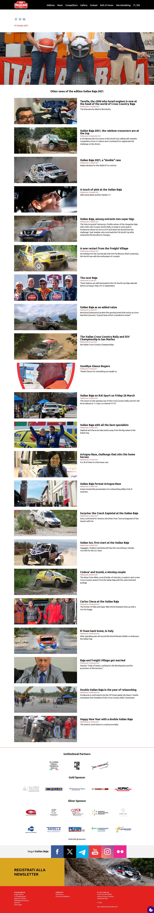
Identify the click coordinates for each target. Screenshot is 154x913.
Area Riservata (102, 898)
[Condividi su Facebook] (16, 20)
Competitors (71, 5)
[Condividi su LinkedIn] (24, 20)
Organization (19, 894)
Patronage (18, 905)
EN (138, 5)
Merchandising (123, 5)
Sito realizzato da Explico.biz (107, 907)
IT (134, 5)
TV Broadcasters (20, 896)
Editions (51, 5)
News (60, 5)
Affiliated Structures (21, 900)
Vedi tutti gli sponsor (77, 839)
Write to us (59, 894)
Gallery (83, 5)
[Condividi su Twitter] (20, 20)
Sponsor (17, 902)
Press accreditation (63, 896)
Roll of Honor (107, 5)
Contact (94, 5)
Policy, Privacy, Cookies (105, 896)
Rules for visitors (20, 898)
